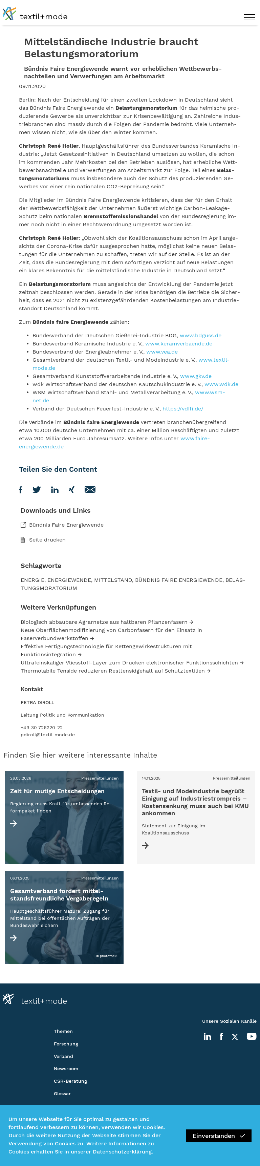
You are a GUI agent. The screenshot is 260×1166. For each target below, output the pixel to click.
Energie (32, 580)
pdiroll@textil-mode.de (48, 734)
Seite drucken (47, 539)
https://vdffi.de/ (182, 408)
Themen (63, 1031)
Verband (63, 1056)
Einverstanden (214, 1135)
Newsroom (66, 1068)
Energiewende (69, 580)
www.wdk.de (221, 384)
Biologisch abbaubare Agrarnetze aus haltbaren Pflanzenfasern (104, 622)
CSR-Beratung (70, 1081)
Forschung (66, 1043)
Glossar (62, 1093)
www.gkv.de (196, 376)
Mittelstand (113, 580)
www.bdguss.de (200, 335)
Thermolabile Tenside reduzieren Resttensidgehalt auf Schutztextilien (113, 670)
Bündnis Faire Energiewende (66, 525)
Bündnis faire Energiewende (178, 580)
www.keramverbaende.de (178, 343)
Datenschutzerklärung (122, 1151)
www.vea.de (162, 351)
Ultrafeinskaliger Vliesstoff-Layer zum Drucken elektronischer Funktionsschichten (129, 662)
